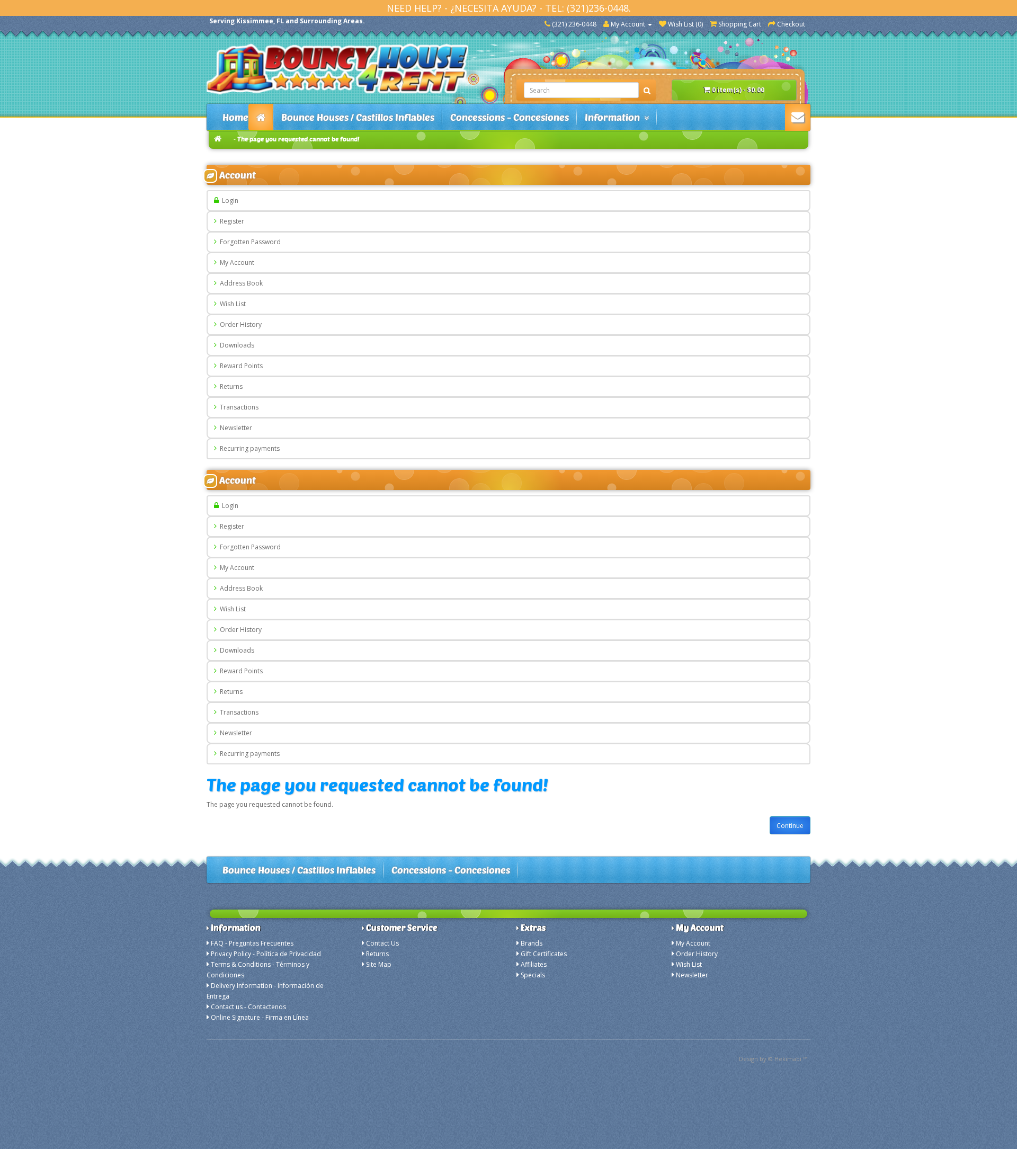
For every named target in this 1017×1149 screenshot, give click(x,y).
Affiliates (534, 964)
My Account (235, 262)
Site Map (378, 964)
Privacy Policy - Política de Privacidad (266, 953)
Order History (239, 324)
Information (614, 117)
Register (230, 221)
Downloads (235, 345)
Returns (230, 386)
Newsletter (234, 427)
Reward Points (240, 365)
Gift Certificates (544, 953)
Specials (533, 974)
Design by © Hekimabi (770, 1059)
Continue (790, 825)
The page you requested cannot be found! (298, 139)
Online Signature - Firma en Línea (260, 1017)
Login (228, 200)
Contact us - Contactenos (248, 1006)
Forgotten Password (249, 241)
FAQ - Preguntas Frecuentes (252, 943)
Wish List (231, 303)
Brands (531, 943)
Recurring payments (248, 448)
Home (235, 117)
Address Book (240, 283)
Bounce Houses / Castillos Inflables (357, 117)
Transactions (237, 407)
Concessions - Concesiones (509, 117)
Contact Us (382, 943)
